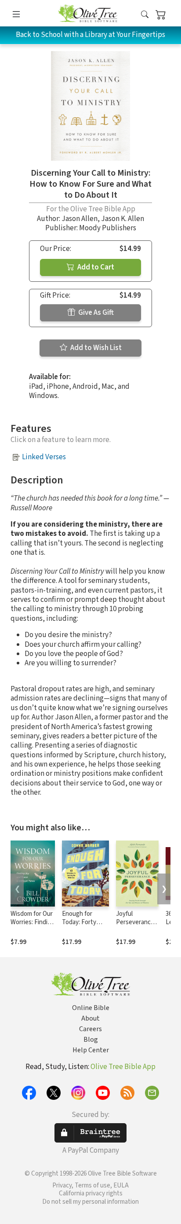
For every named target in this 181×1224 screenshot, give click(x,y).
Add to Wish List (95, 348)
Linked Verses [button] (44, 457)
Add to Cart (95, 267)
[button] (144, 14)
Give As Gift (95, 312)
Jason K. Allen (122, 219)
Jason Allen (80, 219)
